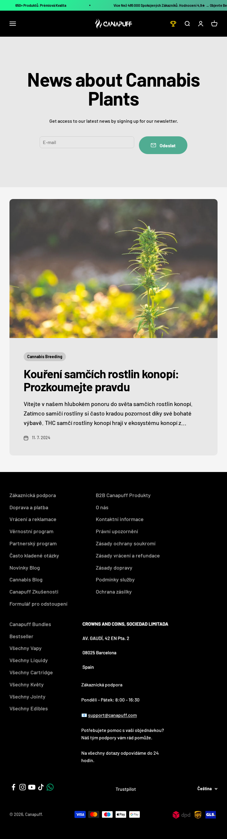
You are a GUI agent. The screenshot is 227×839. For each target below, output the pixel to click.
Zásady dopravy (114, 567)
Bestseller (21, 636)
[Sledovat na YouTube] (32, 787)
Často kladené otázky (34, 555)
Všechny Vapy (25, 648)
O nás (102, 507)
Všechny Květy (26, 684)
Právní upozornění (117, 531)
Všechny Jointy (27, 696)
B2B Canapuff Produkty (123, 495)
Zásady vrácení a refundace (128, 555)
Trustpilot (126, 789)
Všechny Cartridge (31, 672)
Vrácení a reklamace (32, 519)
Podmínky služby (115, 579)
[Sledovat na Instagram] (23, 787)
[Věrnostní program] (173, 23)
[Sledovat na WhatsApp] (50, 787)
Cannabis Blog (26, 579)
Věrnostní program (31, 531)
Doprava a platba (28, 507)
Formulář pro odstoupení (38, 603)
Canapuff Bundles (30, 624)
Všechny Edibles (28, 708)
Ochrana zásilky (114, 591)
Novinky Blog (24, 567)
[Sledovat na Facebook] (13, 787)
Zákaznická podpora (32, 495)
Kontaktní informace (120, 519)
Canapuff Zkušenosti (34, 591)
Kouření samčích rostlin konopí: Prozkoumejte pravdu (101, 380)
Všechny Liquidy (28, 660)
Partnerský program (33, 543)
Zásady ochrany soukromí (125, 543)
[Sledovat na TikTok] (41, 787)
